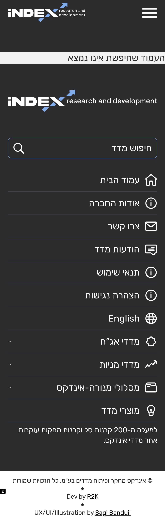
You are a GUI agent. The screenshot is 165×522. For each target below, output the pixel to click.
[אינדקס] (46, 12)
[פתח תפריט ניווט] (149, 13)
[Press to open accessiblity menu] (3, 491)
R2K (92, 496)
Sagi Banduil (113, 512)
